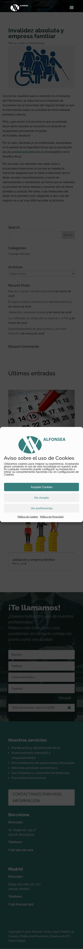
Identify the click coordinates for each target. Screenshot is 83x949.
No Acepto (41, 497)
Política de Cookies (28, 516)
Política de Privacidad (52, 516)
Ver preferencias (42, 508)
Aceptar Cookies (42, 487)
